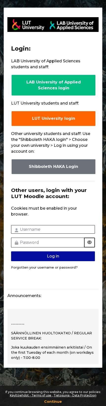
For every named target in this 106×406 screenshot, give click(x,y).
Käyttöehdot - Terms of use (31, 395)
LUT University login (53, 118)
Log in (53, 256)
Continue (53, 401)
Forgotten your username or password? (44, 267)
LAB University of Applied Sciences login (53, 85)
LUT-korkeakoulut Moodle (53, 24)
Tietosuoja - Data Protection (74, 395)
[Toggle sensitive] (89, 242)
